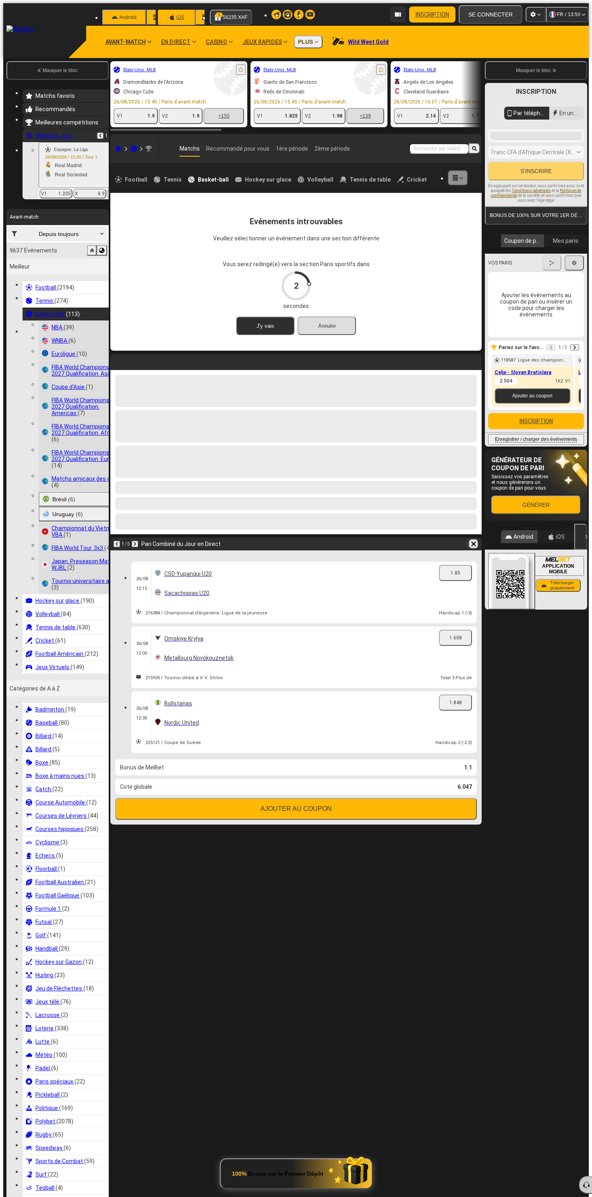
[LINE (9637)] (118, 149)
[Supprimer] (473, 360)
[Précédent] (100, 135)
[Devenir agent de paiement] (398, 14)
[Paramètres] (536, 14)
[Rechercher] (474, 148)
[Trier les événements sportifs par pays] (102, 250)
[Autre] (458, 178)
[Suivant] (138, 360)
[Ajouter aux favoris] (241, 69)
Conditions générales (531, 305)
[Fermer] (580, 667)
